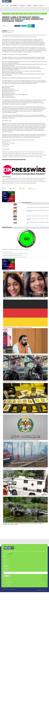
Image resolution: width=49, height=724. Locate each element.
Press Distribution (14, 5)
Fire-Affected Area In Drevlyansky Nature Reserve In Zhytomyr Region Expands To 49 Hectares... (24, 468)
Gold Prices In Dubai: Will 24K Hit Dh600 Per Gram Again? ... (19, 414)
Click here (10, 553)
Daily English (6, 568)
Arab (15, 13)
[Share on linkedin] (33, 25)
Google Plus (10, 581)
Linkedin (9, 584)
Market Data (22, 5)
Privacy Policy (6, 560)
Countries (35, 5)
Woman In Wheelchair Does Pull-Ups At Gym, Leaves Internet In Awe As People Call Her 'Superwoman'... (24, 382)
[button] (28, 3)
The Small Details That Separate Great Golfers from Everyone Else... (12, 255)
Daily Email (9, 582)
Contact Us (5, 562)
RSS (8, 585)
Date (4, 25)
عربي (26, 3)
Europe (10, 13)
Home (3, 5)
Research (29, 5)
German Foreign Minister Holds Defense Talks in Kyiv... (17, 327)
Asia (19, 13)
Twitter (9, 579)
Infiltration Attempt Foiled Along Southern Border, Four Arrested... (21, 441)
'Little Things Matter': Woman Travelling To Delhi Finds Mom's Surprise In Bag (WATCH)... (24, 298)
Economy (34, 13)
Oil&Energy (40, 13)
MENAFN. (8, 589)
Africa (23, 13)
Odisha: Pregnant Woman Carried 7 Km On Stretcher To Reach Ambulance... (24, 496)
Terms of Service (6, 559)
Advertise (5, 563)
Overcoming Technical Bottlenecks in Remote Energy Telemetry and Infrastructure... (15, 253)
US (5, 13)
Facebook (9, 578)
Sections (41, 5)
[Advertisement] (19, 9)
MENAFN (4, 30)
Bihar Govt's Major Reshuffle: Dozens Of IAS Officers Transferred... (20, 354)
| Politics (28, 13)
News (7, 5)
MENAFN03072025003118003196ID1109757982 (14, 159)
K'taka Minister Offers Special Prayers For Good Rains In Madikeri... (38, 215)
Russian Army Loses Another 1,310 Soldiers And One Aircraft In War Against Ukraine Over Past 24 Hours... (23, 524)
